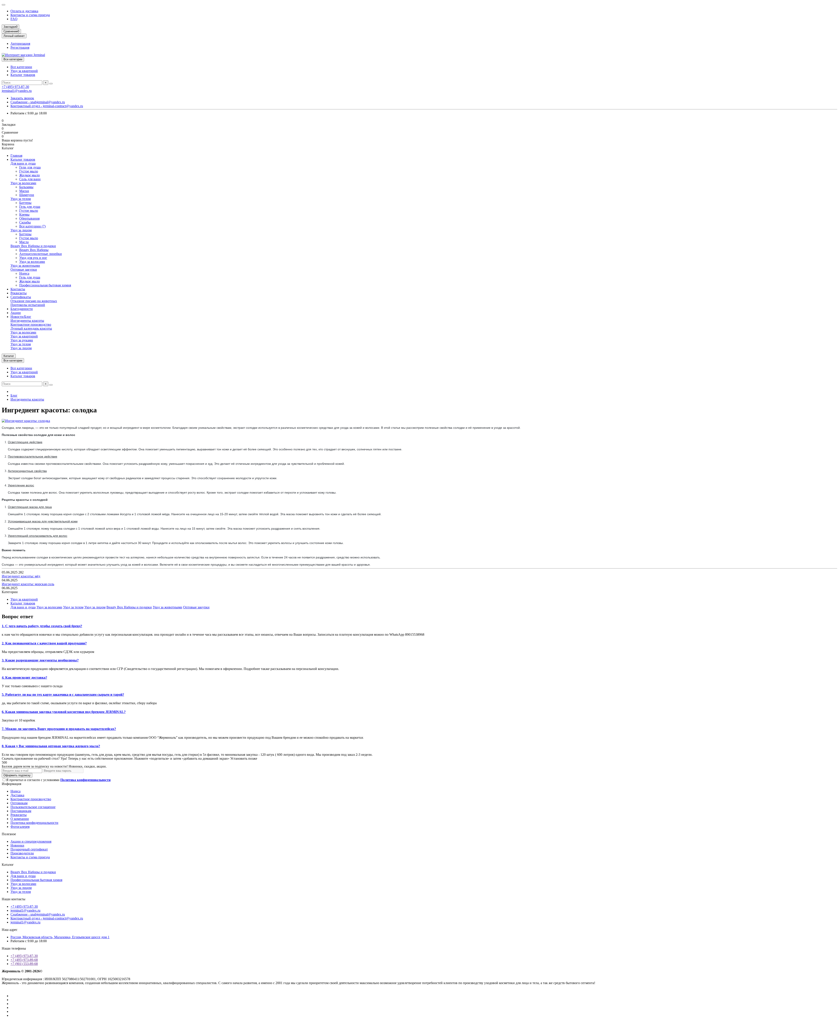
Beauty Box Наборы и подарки (33, 246)
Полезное (9, 834)
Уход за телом (20, 199)
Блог (13, 395)
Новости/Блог (20, 317)
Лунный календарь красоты (31, 328)
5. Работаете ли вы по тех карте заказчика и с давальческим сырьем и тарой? (63, 694)
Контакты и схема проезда (30, 15)
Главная (16, 155)
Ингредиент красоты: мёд (21, 576)
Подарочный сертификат (29, 849)
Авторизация (20, 43)
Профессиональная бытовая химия (45, 285)
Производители (22, 853)
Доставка (17, 795)
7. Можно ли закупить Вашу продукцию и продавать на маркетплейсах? (59, 729)
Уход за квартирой (24, 71)
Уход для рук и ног (33, 258)
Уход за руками (21, 340)
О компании (19, 819)
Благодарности (21, 309)
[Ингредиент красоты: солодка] (26, 421)
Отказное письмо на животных (33, 301)
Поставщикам (20, 811)
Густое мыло (28, 171)
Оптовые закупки (23, 269)
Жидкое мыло (29, 175)
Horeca (24, 273)
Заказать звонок (22, 98)
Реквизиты (18, 293)
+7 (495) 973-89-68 (24, 960)
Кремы (24, 214)
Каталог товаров (22, 75)
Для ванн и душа (23, 163)
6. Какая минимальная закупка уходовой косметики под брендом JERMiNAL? (64, 712)
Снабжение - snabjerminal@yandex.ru (37, 102)
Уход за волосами (23, 183)
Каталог (8, 864)
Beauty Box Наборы (34, 250)
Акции (15, 313)
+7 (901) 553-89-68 (24, 964)
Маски (24, 191)
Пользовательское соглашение (32, 807)
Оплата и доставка (24, 11)
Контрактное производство (30, 324)
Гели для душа (30, 167)
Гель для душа (29, 206)
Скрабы (25, 222)
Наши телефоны (14, 948)
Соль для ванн (30, 179)
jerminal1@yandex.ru (17, 91)
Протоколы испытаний (27, 305)
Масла (24, 242)
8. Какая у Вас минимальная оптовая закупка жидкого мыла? (51, 746)
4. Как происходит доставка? (24, 677)
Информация (11, 784)
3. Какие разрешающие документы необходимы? (40, 660)
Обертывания (29, 218)
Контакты (17, 289)
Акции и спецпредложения (30, 841)
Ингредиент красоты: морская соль (28, 584)
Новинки (17, 845)
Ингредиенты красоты (27, 320)
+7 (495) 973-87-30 (15, 87)
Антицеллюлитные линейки (40, 254)
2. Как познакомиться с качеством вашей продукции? (44, 643)
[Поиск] (51, 83)
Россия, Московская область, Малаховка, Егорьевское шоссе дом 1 (59, 937)
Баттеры (25, 203)
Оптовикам (19, 803)
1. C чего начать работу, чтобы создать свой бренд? (42, 626)
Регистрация (19, 47)
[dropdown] (3, 4)
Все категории (21, 67)
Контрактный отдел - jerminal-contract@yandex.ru (46, 106)
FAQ (13, 19)
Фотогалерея (19, 826)
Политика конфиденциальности (34, 823)
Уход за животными (25, 265)
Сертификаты (20, 297)
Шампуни (26, 195)
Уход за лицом (21, 230)
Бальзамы (26, 187)
